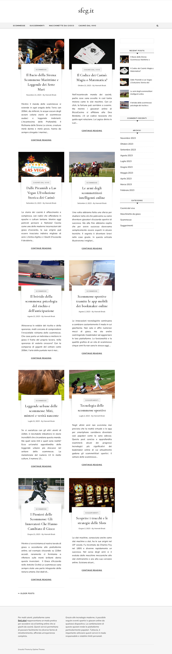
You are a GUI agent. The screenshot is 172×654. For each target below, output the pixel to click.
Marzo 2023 (126, 184)
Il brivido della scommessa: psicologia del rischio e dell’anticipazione (141, 104)
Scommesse (19, 26)
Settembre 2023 (128, 149)
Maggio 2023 (126, 172)
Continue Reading (41, 140)
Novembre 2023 (128, 138)
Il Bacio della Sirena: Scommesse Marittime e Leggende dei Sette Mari (140, 58)
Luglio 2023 (126, 161)
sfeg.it (86, 10)
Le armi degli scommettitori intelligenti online (92, 193)
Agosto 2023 (126, 155)
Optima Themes (39, 649)
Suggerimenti (37, 26)
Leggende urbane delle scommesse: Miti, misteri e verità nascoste (41, 411)
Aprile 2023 (126, 178)
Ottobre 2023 (126, 144)
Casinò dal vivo (87, 26)
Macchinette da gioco (61, 26)
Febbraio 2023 (127, 190)
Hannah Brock (50, 95)
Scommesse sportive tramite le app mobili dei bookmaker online (92, 301)
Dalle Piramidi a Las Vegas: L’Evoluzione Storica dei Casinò (41, 193)
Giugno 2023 (126, 167)
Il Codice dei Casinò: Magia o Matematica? (141, 69)
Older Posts (27, 593)
